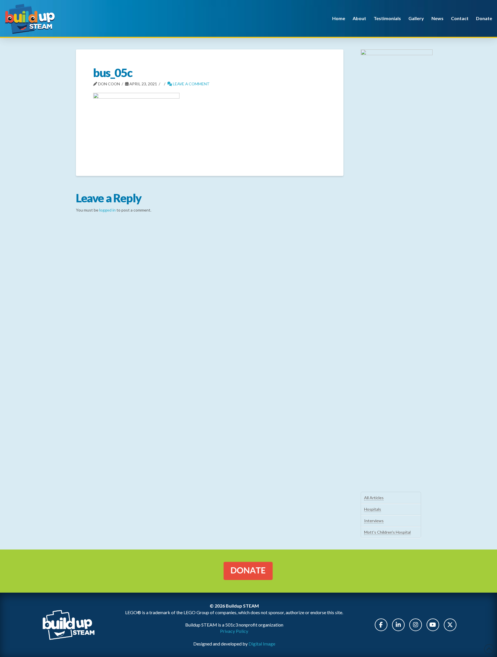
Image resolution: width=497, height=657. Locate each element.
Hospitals (372, 509)
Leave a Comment (191, 83)
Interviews (374, 520)
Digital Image (261, 643)
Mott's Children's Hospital (387, 532)
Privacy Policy (234, 631)
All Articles (374, 497)
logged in (107, 210)
